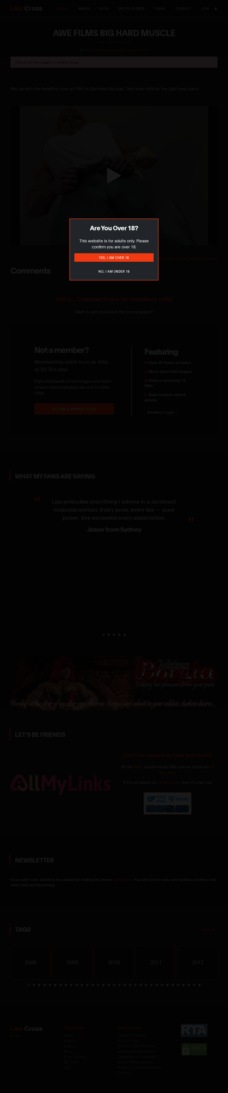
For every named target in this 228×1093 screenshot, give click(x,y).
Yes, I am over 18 (114, 257)
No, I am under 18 (114, 271)
